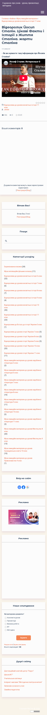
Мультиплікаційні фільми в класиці (18, 271)
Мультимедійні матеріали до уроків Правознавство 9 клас (18, 459)
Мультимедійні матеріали (27, 19)
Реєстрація (21, 190)
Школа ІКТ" (8, 675)
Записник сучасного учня (14, 686)
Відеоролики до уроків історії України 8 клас (21, 336)
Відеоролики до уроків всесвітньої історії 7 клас (23, 283)
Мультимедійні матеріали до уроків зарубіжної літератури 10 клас (22, 410)
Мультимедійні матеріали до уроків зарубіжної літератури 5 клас (22, 361)
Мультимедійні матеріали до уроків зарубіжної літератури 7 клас (22, 381)
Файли (12, 19)
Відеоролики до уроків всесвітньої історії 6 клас (23, 276)
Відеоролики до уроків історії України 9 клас (21, 341)
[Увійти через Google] (27, 487)
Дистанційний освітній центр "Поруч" (19, 671)
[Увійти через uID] (19, 487)
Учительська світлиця (13, 678)
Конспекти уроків (13, 618)
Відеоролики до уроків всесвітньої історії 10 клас (21, 306)
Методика (11, 630)
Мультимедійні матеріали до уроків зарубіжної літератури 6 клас (22, 371)
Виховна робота (13, 624)
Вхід (28, 190)
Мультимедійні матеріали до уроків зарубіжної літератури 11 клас (22, 420)
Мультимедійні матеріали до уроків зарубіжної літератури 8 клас (22, 391)
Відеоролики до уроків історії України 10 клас (22, 346)
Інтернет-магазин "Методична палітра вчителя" (23, 682)
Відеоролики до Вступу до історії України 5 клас (23, 325)
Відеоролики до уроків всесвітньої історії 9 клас (23, 298)
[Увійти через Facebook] (23, 487)
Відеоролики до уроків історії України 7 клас (21, 332)
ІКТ (8, 627)
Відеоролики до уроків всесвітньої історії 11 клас (21, 21)
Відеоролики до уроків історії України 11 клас (22, 353)
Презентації (11, 621)
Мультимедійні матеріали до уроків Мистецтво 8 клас (23, 430)
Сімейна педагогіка (12, 690)
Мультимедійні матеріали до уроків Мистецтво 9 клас (23, 440)
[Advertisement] (23, 159)
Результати (8, 644)
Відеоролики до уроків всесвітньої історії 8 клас (23, 290)
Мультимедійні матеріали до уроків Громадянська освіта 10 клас (18, 449)
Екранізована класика (13, 267)
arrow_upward (41, 709)
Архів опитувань (20, 644)
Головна (5, 19)
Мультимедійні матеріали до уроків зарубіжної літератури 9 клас (22, 401)
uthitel (6, 110)
